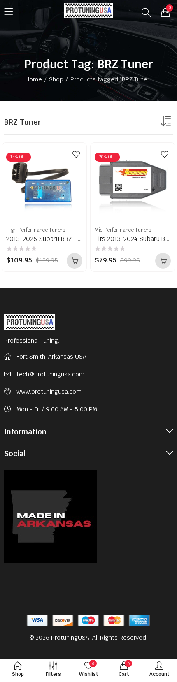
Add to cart (74, 261)
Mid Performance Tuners (123, 230)
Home (34, 79)
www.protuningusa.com (49, 391)
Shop (56, 79)
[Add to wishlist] (76, 154)
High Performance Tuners (35, 230)
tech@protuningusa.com (50, 374)
